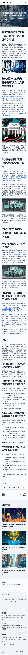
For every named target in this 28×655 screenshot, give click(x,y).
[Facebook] (4, 488)
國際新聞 (21, 599)
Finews (3, 652)
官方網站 (7, 115)
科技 (9, 599)
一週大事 (16, 601)
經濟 (17, 599)
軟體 (25, 599)
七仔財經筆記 (5, 625)
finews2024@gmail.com (13, 644)
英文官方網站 (7, 196)
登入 (10, 585)
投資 (13, 599)
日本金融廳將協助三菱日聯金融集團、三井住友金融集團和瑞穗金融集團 (14, 178)
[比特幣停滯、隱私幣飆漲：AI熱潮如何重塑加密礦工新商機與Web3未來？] (14, 515)
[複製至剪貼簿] (23, 488)
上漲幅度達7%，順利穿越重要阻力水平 (15, 254)
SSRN (7, 322)
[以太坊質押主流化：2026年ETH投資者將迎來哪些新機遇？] (14, 538)
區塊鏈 (21, 18)
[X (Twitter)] (9, 488)
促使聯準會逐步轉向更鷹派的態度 (12, 96)
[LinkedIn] (14, 488)
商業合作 (24, 651)
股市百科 (4, 627)
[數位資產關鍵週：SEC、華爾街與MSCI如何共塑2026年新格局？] (14, 561)
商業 (6, 599)
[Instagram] (4, 594)
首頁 (2, 599)
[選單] (25, 2)
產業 (11, 601)
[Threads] (19, 488)
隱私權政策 (18, 651)
